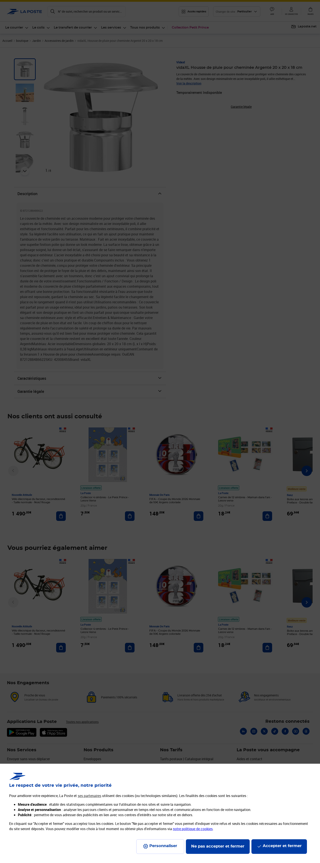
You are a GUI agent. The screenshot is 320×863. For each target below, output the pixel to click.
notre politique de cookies (193, 828)
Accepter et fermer (282, 846)
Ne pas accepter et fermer (217, 846)
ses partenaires (89, 795)
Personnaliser (163, 846)
